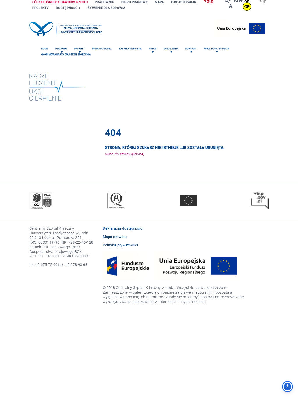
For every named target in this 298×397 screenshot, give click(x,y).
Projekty (40, 8)
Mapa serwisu (115, 237)
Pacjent (79, 48)
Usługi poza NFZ (102, 48)
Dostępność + (68, 8)
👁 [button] (247, 6)
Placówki (61, 48)
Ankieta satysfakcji (216, 48)
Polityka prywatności (120, 245)
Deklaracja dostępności (123, 228)
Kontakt (190, 48)
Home (44, 48)
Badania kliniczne (130, 48)
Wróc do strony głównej (125, 154)
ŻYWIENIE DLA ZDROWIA (106, 8)
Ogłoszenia (171, 48)
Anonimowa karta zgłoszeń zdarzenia (66, 54)
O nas (152, 48)
